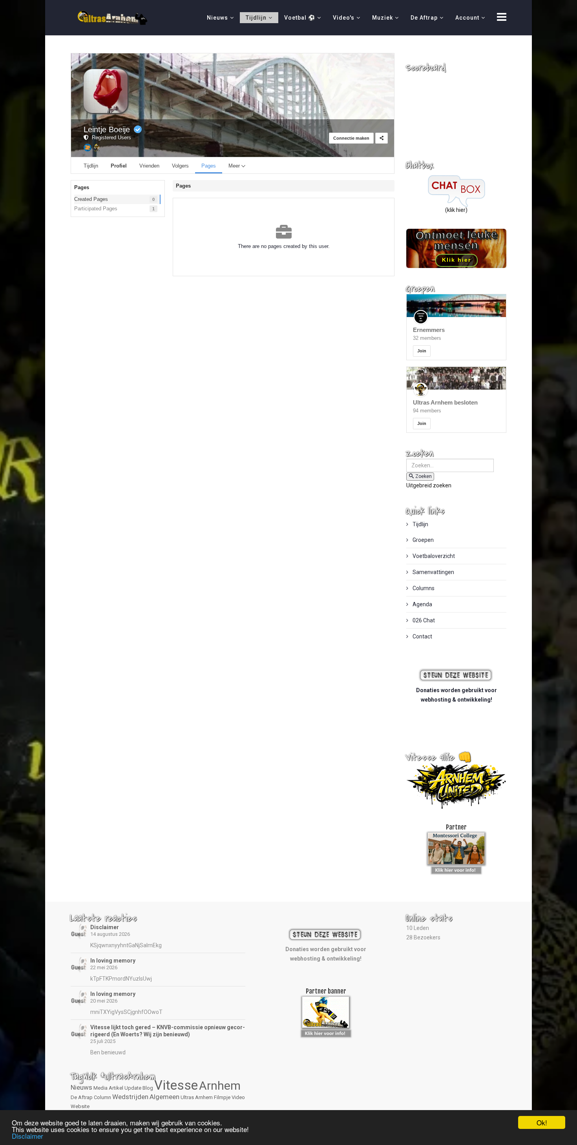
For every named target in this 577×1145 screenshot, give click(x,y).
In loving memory (112, 960)
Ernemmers (429, 329)
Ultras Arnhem (197, 1097)
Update (132, 1088)
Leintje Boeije (107, 129)
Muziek (382, 18)
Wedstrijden (130, 1097)
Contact (421, 636)
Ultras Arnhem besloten (445, 402)
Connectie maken (351, 138)
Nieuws (217, 18)
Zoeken (423, 476)
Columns (423, 588)
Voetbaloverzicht (433, 556)
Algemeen (164, 1097)
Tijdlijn (256, 18)
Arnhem (220, 1085)
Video (238, 1097)
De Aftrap (424, 18)
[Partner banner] (456, 869)
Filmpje (222, 1097)
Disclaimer (104, 927)
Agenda (421, 604)
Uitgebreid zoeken (428, 485)
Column (102, 1097)
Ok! (542, 1122)
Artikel (116, 1088)
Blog (147, 1088)
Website (80, 1106)
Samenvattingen (432, 572)
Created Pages (91, 199)
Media (100, 1088)
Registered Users (110, 137)
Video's (343, 18)
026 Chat (423, 620)
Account (467, 18)
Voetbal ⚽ (299, 18)
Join (421, 350)
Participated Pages (95, 208)
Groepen (422, 540)
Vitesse (176, 1085)
